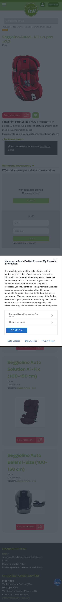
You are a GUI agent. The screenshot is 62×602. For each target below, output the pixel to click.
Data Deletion (14, 341)
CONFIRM (17, 330)
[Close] (56, 261)
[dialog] (31, 301)
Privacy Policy (48, 341)
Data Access (31, 341)
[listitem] (31, 315)
